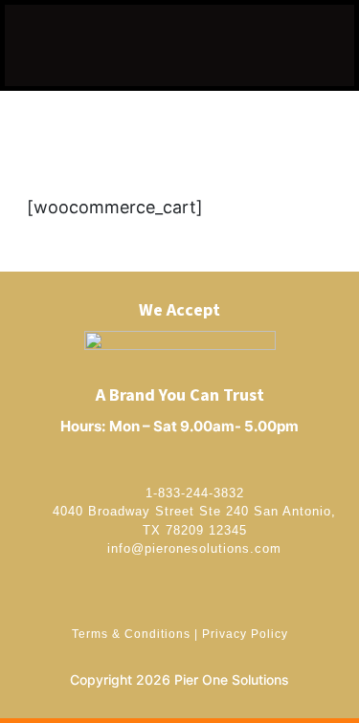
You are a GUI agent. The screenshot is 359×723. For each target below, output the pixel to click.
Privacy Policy (245, 634)
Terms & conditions (131, 634)
